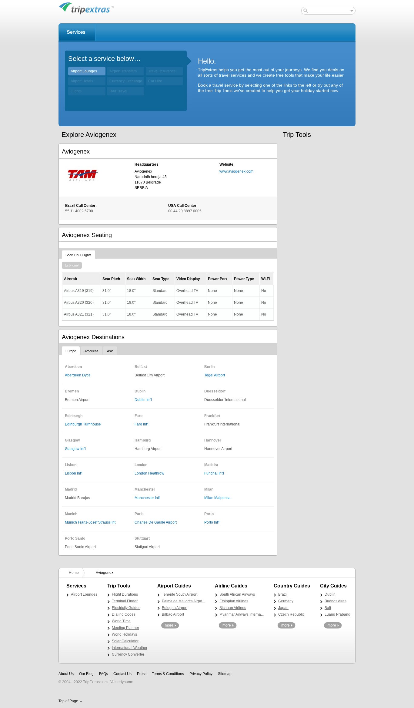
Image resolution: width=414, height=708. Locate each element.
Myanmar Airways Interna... (241, 614)
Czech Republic (291, 614)
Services (76, 32)
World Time (121, 621)
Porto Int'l (211, 522)
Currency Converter (128, 654)
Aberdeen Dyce (78, 375)
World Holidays (124, 634)
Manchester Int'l (147, 498)
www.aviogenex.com (236, 171)
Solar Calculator (125, 641)
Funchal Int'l (214, 473)
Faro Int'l (142, 424)
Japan (283, 608)
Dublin (330, 594)
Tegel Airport (214, 375)
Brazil (283, 594)
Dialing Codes (123, 614)
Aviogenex (104, 573)
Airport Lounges (84, 71)
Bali (328, 608)
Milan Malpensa (217, 498)
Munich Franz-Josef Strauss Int (90, 522)
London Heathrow (149, 473)
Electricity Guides (126, 608)
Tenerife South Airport (179, 594)
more (169, 625)
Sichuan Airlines (232, 608)
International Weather (129, 648)
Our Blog (86, 674)
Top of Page (68, 701)
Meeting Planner (125, 628)
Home (74, 573)
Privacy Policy (200, 674)
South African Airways (237, 594)
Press (141, 674)
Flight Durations (125, 594)
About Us (66, 674)
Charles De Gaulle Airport (156, 522)
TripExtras (86, 8)
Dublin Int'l (143, 400)
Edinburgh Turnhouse (83, 424)
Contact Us (122, 674)
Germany (285, 601)
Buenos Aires (335, 601)
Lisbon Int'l (73, 473)
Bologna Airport (174, 608)
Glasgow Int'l (75, 449)
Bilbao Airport (173, 614)
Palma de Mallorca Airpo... (183, 601)
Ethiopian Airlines (233, 601)
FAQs (103, 674)
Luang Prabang (337, 614)
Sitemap (225, 674)
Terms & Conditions (168, 674)
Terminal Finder (125, 601)
